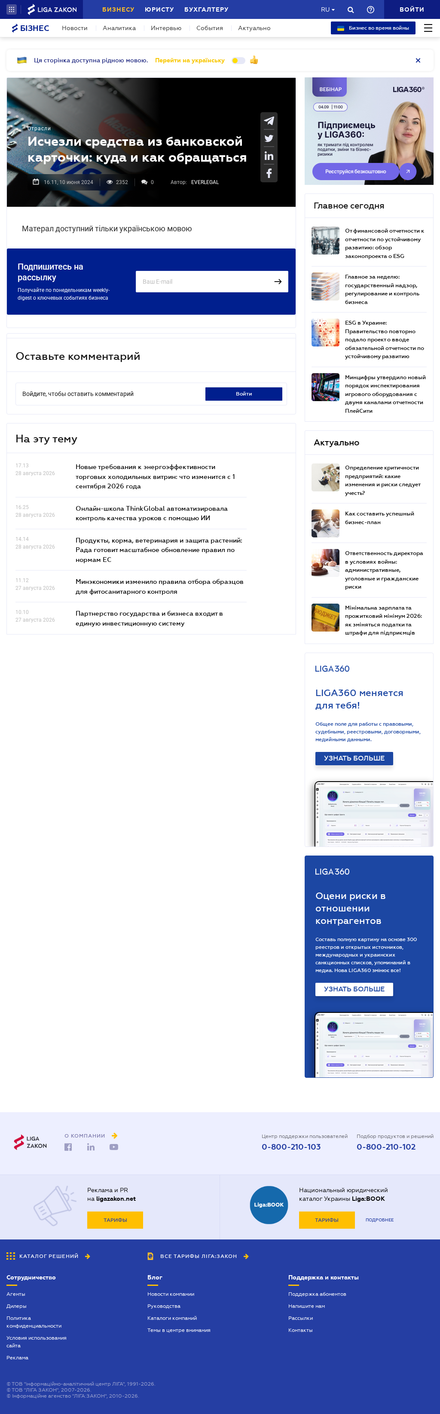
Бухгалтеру (206, 9)
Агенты (15, 1294)
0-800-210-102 (386, 1147)
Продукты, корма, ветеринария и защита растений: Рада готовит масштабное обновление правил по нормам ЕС (159, 549)
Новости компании (170, 1294)
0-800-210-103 (291, 1147)
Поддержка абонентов (317, 1294)
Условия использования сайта (36, 1342)
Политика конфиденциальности (33, 1322)
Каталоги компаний (172, 1318)
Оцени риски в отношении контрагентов (350, 908)
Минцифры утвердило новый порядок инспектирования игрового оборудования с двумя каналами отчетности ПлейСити (385, 394)
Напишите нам (306, 1306)
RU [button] (325, 9)
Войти (244, 394)
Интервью (166, 28)
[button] (11, 9)
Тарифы (115, 1220)
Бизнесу (118, 9)
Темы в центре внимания (179, 1330)
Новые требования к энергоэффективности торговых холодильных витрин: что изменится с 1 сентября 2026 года (155, 476)
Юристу (159, 9)
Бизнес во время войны (378, 28)
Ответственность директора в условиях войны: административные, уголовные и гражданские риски (384, 570)
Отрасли (39, 129)
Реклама (17, 1358)
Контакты (300, 1330)
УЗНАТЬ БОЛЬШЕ (354, 758)
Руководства (163, 1306)
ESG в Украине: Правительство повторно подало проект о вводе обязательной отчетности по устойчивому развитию (384, 339)
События (209, 28)
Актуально (254, 28)
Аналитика (119, 28)
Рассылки (300, 1318)
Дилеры (16, 1306)
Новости (75, 28)
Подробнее (380, 1220)
